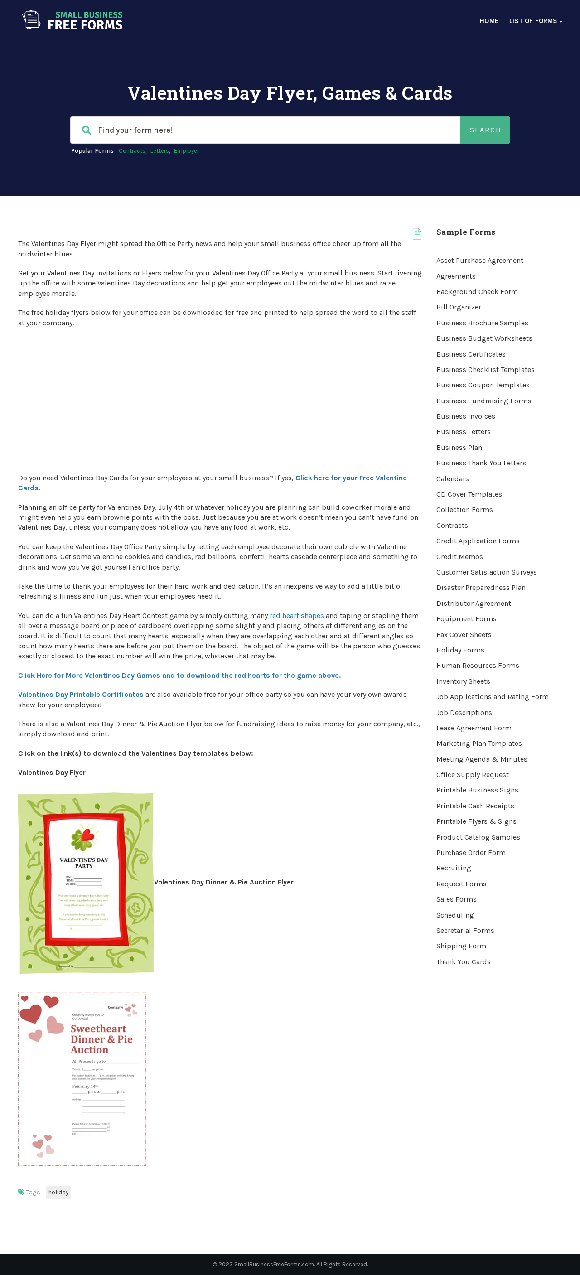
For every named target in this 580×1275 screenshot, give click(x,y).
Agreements (456, 276)
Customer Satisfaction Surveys (486, 572)
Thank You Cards (463, 961)
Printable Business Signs (477, 790)
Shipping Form (461, 946)
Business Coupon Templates (483, 385)
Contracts (132, 150)
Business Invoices (465, 416)
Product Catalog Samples (478, 837)
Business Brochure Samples (482, 323)
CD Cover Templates (469, 494)
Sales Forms (456, 899)
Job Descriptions (464, 712)
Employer (186, 150)
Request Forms (461, 883)
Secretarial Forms (465, 930)
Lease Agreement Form (474, 728)
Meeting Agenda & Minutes (481, 759)
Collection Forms (464, 509)
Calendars (452, 478)
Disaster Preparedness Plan (481, 587)
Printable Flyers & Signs (476, 821)
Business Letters (463, 431)
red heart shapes (297, 615)
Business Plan (459, 447)
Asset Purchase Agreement (479, 260)
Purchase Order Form (471, 852)
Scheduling (455, 915)
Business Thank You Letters (481, 463)
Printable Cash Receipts (475, 806)
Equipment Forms (466, 618)
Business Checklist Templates (485, 369)
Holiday (58, 1192)
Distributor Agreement (473, 603)
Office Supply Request (472, 774)
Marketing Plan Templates (479, 743)
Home (489, 21)
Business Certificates (471, 354)
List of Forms (534, 21)
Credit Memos (459, 556)
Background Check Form (477, 291)
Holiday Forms (460, 650)
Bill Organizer (458, 307)
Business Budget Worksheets (484, 338)
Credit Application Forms (478, 540)
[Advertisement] (220, 400)
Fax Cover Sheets (464, 634)
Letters (159, 150)
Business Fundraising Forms (484, 400)
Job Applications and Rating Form (492, 696)
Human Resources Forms (477, 665)
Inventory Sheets (463, 681)
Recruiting (453, 868)
